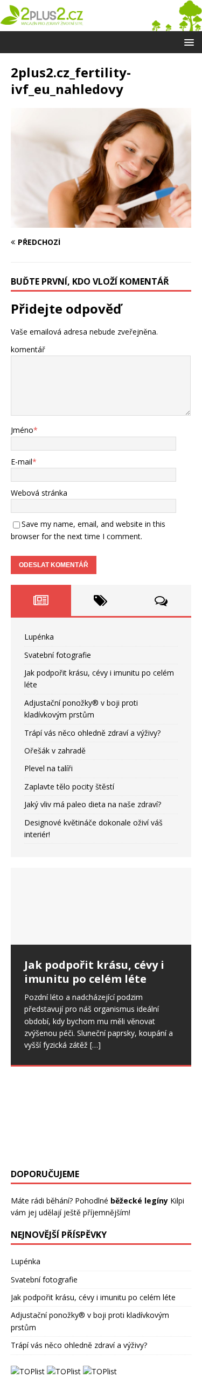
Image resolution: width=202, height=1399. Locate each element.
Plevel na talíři (48, 768)
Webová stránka (39, 493)
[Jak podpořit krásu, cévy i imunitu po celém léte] (101, 906)
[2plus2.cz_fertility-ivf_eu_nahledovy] (101, 221)
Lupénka (39, 637)
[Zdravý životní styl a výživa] (101, 24)
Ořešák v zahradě (55, 750)
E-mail (21, 461)
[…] (95, 1045)
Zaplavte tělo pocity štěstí (69, 786)
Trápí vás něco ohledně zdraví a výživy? (92, 733)
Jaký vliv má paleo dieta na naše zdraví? (92, 804)
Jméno (22, 430)
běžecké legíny (139, 1200)
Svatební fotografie (57, 655)
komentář (28, 349)
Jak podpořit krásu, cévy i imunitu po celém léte (93, 1297)
